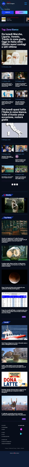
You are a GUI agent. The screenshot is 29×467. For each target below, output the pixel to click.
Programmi (4, 427)
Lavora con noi (5, 436)
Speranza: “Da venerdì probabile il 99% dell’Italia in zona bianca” (7, 157)
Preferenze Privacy (12, 448)
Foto (3, 434)
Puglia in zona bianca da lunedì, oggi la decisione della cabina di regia (20, 177)
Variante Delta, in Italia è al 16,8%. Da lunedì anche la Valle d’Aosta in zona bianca (7, 103)
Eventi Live (4, 439)
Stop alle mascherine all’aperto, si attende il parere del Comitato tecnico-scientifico (20, 103)
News (3, 429)
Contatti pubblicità (6, 441)
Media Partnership (6, 443)
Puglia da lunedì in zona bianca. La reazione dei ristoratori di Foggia (20, 160)
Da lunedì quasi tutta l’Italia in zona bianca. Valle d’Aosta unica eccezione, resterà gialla (14, 115)
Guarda (21, 12)
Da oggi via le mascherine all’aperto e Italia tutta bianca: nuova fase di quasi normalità (21, 85)
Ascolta (7, 12)
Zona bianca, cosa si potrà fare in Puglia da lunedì (7, 177)
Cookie (18, 448)
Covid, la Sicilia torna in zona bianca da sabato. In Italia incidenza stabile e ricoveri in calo (7, 85)
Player (3, 425)
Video (3, 432)
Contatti (22, 448)
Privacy (6, 448)
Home (3, 9)
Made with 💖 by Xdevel (14, 453)
